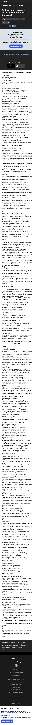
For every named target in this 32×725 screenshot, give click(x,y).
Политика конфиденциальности (16, 679)
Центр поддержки (16, 694)
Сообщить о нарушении (16, 692)
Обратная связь (16, 687)
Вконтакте (16, 701)
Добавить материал (16, 46)
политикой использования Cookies (9, 712)
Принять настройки (7, 721)
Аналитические (17, 717)
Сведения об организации (16, 672)
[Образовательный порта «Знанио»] (4, 2)
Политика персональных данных (16, 682)
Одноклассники (16, 703)
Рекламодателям (16, 689)
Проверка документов (16, 684)
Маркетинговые (27, 717)
